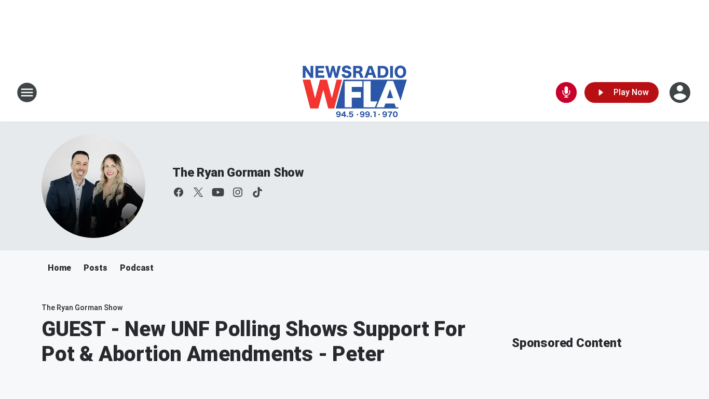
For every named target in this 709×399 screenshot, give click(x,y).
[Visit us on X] (198, 192)
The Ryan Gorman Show (238, 172)
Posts (95, 268)
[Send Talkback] (566, 92)
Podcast (137, 268)
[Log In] (681, 92)
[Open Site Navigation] (27, 92)
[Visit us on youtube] (218, 192)
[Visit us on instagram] (237, 192)
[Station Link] (355, 92)
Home (59, 268)
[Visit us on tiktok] (257, 192)
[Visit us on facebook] (178, 192)
